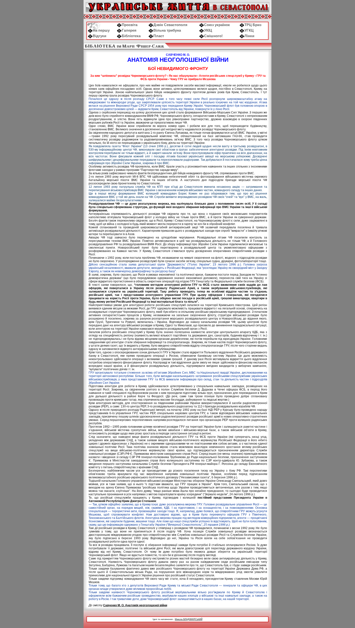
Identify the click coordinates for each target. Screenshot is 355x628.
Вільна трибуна (167, 30)
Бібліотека (131, 36)
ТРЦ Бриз (252, 25)
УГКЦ (249, 30)
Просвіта (129, 25)
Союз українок (217, 25)
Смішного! (213, 36)
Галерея (129, 30)
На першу (101, 30)
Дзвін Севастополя (170, 25)
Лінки (249, 36)
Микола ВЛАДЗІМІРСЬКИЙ (188, 619)
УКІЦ (208, 30)
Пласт (158, 36)
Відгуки (99, 36)
